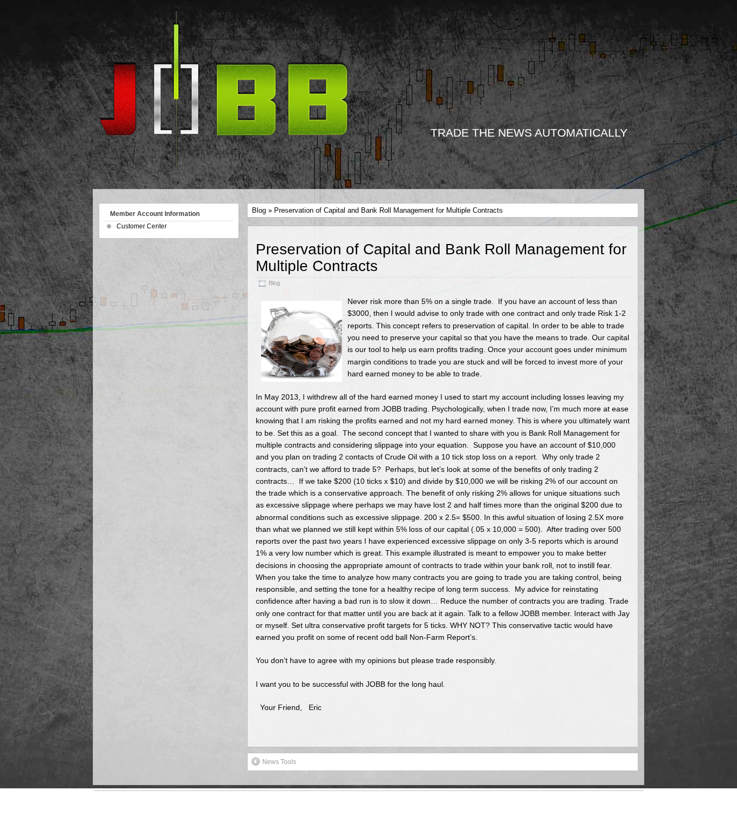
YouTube (374, 808)
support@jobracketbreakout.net (389, 819)
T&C (107, 814)
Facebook (333, 808)
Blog (259, 210)
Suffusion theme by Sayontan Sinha (570, 814)
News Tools (279, 762)
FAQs (110, 825)
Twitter (409, 808)
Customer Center (142, 226)
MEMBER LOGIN (130, 803)
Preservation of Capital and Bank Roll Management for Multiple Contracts (441, 257)
